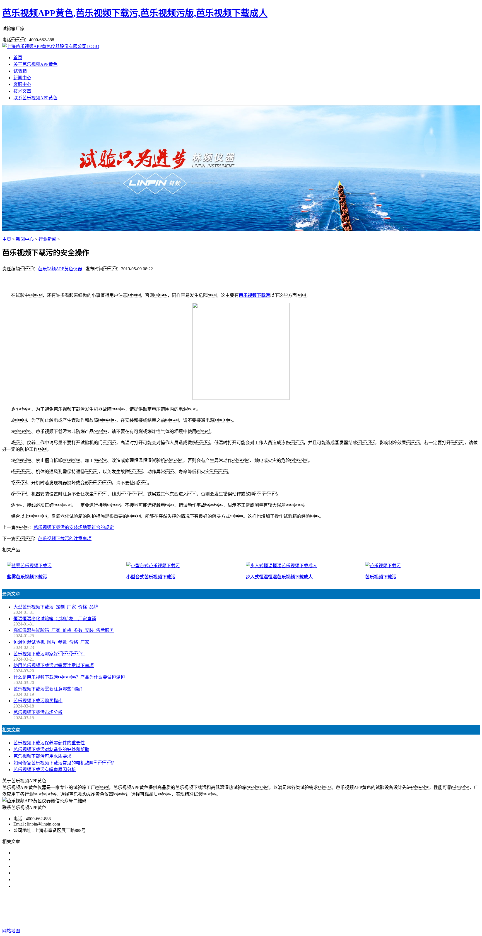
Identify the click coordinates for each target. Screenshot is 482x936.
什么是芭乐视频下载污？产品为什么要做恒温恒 (69, 677)
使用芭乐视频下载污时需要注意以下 (49, 866)
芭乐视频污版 (241, 908)
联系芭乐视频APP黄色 (35, 97)
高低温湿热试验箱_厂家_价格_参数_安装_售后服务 (63, 630)
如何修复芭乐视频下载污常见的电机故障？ (64, 763)
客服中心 (22, 84)
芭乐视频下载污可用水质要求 (42, 756)
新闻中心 (22, 77)
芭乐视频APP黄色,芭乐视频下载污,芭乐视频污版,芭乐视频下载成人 (134, 13)
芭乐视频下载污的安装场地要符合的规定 (73, 527)
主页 (6, 239)
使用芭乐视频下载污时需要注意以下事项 (53, 665)
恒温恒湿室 (296, 908)
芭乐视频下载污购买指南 (37, 700)
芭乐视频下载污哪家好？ (42, 852)
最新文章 (11, 593)
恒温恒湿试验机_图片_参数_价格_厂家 (51, 642)
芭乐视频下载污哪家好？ (49, 653)
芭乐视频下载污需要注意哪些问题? (47, 689)
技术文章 (22, 91)
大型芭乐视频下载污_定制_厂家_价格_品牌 (55, 607)
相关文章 (11, 729)
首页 (17, 57)
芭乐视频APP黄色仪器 (60, 268)
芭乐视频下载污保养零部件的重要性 (49, 742)
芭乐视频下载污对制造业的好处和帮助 (51, 749)
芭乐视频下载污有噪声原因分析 (44, 769)
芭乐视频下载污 (254, 295)
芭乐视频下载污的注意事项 (64, 538)
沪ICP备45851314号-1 (337, 919)
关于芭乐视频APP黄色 (35, 64)
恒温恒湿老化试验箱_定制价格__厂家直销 (54, 618)
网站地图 (274, 919)
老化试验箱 (269, 908)
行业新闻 (47, 239)
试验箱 (20, 71)
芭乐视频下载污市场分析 (37, 712)
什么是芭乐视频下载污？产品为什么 (58, 859)
